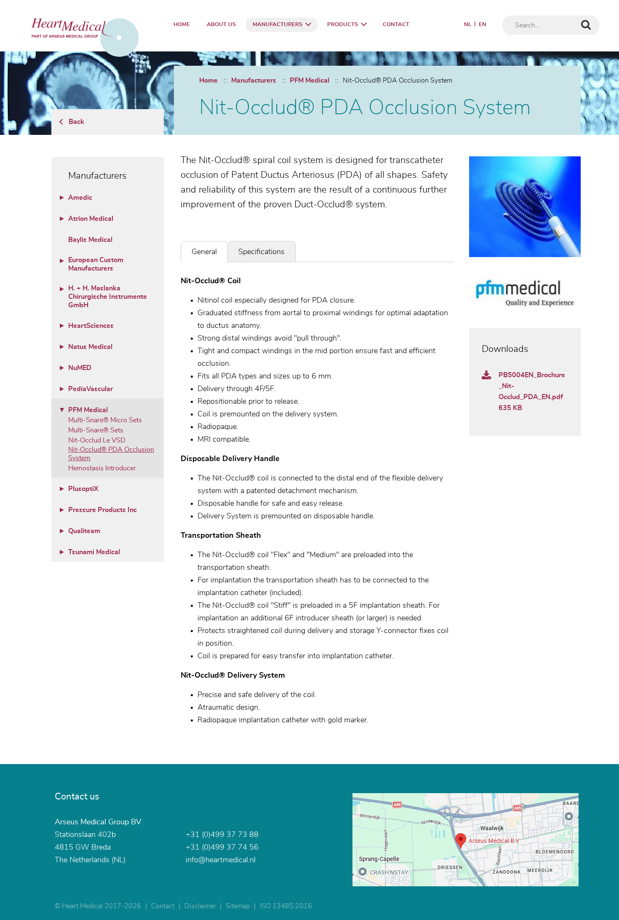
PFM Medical (309, 80)
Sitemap (238, 906)
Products (342, 24)
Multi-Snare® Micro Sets (105, 420)
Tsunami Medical (94, 552)
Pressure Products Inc (102, 510)
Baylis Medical (90, 239)
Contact (396, 24)
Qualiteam (84, 531)
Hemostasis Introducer (102, 468)
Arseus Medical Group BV (98, 822)
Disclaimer (200, 906)
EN (482, 24)
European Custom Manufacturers (95, 264)
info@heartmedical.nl (221, 860)
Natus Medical (90, 346)
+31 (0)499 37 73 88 (222, 835)
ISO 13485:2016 (286, 906)
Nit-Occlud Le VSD (96, 440)
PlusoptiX (83, 488)
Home (181, 24)
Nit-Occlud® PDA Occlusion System (397, 80)
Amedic (80, 197)
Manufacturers (277, 24)
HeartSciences (91, 325)
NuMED (79, 368)
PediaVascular (90, 389)
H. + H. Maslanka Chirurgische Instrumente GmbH (107, 296)
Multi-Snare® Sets (95, 430)
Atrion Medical (90, 218)
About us (221, 24)
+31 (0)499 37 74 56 (222, 847)
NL (467, 24)
